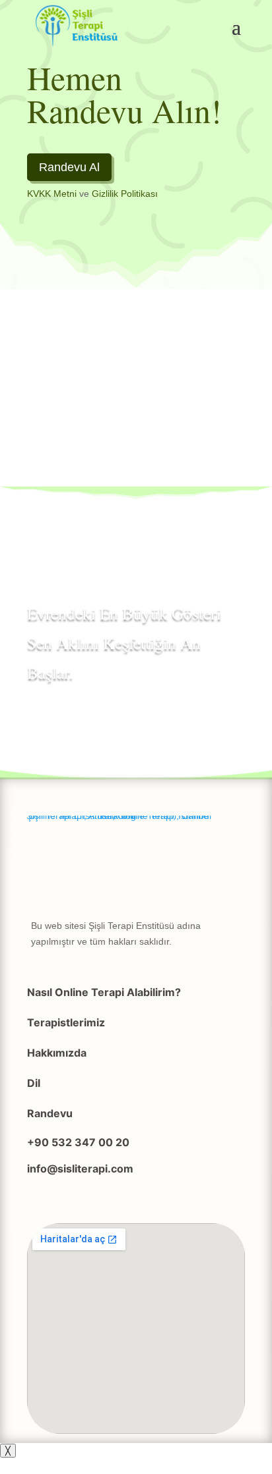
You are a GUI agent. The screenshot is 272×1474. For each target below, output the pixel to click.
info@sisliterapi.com (80, 1168)
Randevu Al (69, 167)
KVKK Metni (52, 193)
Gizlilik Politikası (125, 193)
